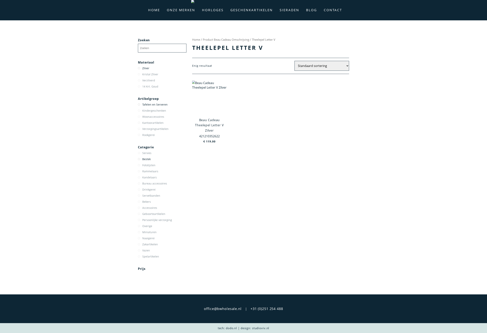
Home (154, 10)
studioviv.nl (260, 328)
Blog (311, 10)
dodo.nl (231, 328)
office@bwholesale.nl (223, 308)
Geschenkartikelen (251, 10)
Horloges (213, 10)
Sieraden (289, 10)
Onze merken (181, 10)
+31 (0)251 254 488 (267, 308)
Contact (333, 10)
